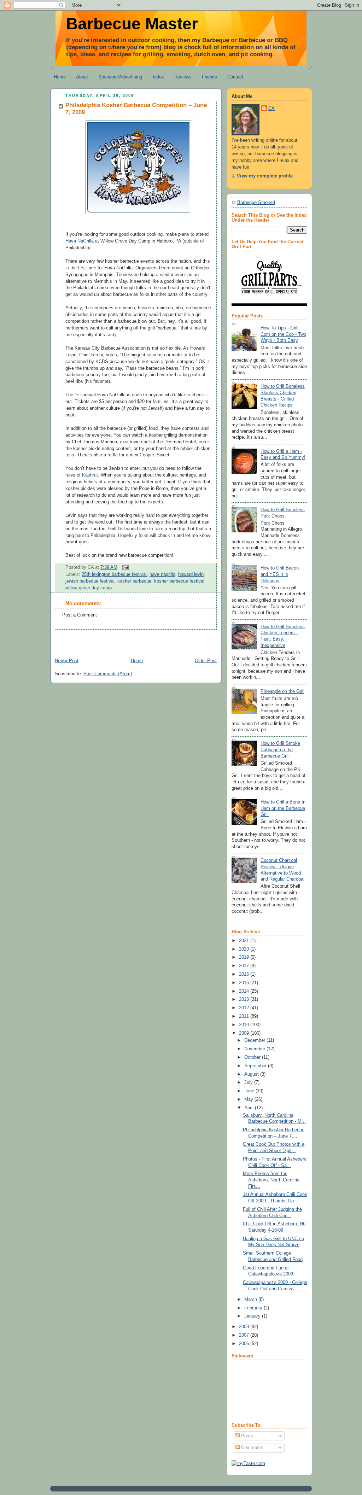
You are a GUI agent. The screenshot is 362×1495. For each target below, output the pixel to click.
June (250, 1090)
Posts (246, 1435)
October (253, 1057)
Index (158, 77)
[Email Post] (124, 567)
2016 (244, 974)
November (255, 1048)
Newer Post (66, 660)
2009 (244, 1033)
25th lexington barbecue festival (114, 574)
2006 (244, 1343)
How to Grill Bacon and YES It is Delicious (280, 574)
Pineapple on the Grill (282, 691)
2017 (244, 965)
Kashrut (90, 475)
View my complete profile (265, 176)
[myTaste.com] (248, 1463)
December (255, 1040)
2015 (244, 982)
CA (271, 108)
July (249, 1082)
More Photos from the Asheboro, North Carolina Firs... (271, 1180)
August (252, 1074)
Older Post (206, 660)
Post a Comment (79, 615)
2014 (244, 991)
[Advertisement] (133, 640)
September (256, 1065)
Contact (235, 77)
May (249, 1099)
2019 (244, 957)
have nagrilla (162, 574)
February (254, 1308)
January (253, 1316)
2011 (244, 1016)
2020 (244, 949)
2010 (244, 1024)
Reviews (183, 77)
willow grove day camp (88, 587)
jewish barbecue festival (90, 581)
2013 (244, 999)
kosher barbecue (134, 581)
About (82, 77)
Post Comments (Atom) (107, 673)
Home (60, 77)
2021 (244, 940)
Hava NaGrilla (79, 241)
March (251, 1299)
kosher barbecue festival (179, 581)
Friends (209, 77)
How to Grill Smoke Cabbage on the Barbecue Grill (280, 749)
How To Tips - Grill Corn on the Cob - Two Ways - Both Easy (283, 334)
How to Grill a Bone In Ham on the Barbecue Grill (283, 808)
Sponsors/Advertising (120, 77)
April (249, 1107)
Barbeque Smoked (256, 202)
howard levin (191, 574)
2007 (244, 1335)
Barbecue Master (132, 23)
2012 (244, 1007)
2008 (244, 1326)
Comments (251, 1447)
